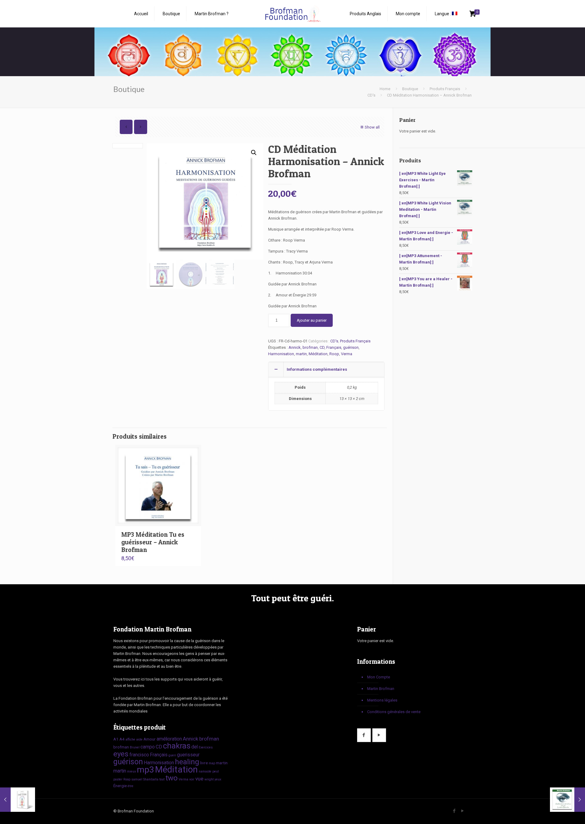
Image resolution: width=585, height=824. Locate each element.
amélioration (169, 739)
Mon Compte (378, 677)
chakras (176, 745)
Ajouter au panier (312, 320)
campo (147, 747)
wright (209, 779)
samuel (136, 779)
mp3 (145, 770)
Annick (295, 347)
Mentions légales (382, 700)
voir (191, 779)
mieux (131, 771)
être (130, 786)
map (212, 763)
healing (187, 761)
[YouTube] (462, 811)
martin (301, 354)
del (194, 747)
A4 (122, 739)
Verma (346, 354)
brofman (310, 347)
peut (215, 771)
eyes (121, 753)
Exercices (206, 747)
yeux (217, 779)
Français (333, 347)
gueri (172, 755)
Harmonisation (281, 354)
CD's (371, 95)
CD (322, 347)
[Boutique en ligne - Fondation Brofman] (292, 13)
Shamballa (150, 779)
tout (162, 779)
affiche (130, 739)
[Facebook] (454, 811)
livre (204, 762)
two (171, 777)
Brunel (135, 747)
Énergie (120, 785)
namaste (205, 771)
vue (199, 779)
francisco (139, 755)
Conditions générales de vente (393, 711)
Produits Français (445, 89)
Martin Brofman (380, 688)
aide (139, 739)
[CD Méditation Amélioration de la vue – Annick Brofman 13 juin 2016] (567, 799)
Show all (372, 127)
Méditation (318, 354)
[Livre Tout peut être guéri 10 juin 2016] (17, 799)
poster (117, 779)
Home (385, 89)
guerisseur (188, 755)
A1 (116, 739)
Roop (334, 354)
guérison (351, 347)
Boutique (410, 89)
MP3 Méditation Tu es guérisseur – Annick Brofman (152, 542)
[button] (253, 152)
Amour (150, 739)
